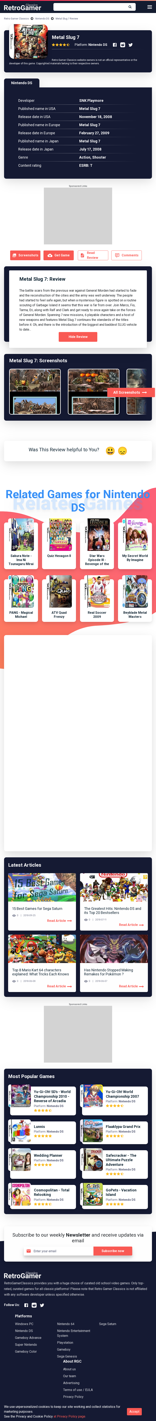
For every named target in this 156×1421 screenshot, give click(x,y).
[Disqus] (78, 690)
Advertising (71, 1383)
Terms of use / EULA (78, 1390)
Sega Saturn (107, 1324)
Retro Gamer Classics (16, 18)
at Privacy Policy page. (70, 1416)
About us (69, 1369)
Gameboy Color (26, 1351)
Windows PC (24, 1324)
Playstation (65, 1343)
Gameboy (63, 1349)
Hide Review (78, 337)
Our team (69, 1376)
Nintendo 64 (65, 1324)
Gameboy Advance (28, 1338)
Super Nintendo (26, 1345)
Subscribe (113, 1251)
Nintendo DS (42, 18)
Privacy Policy (73, 1397)
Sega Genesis (67, 1356)
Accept (134, 1411)
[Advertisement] (78, 216)
